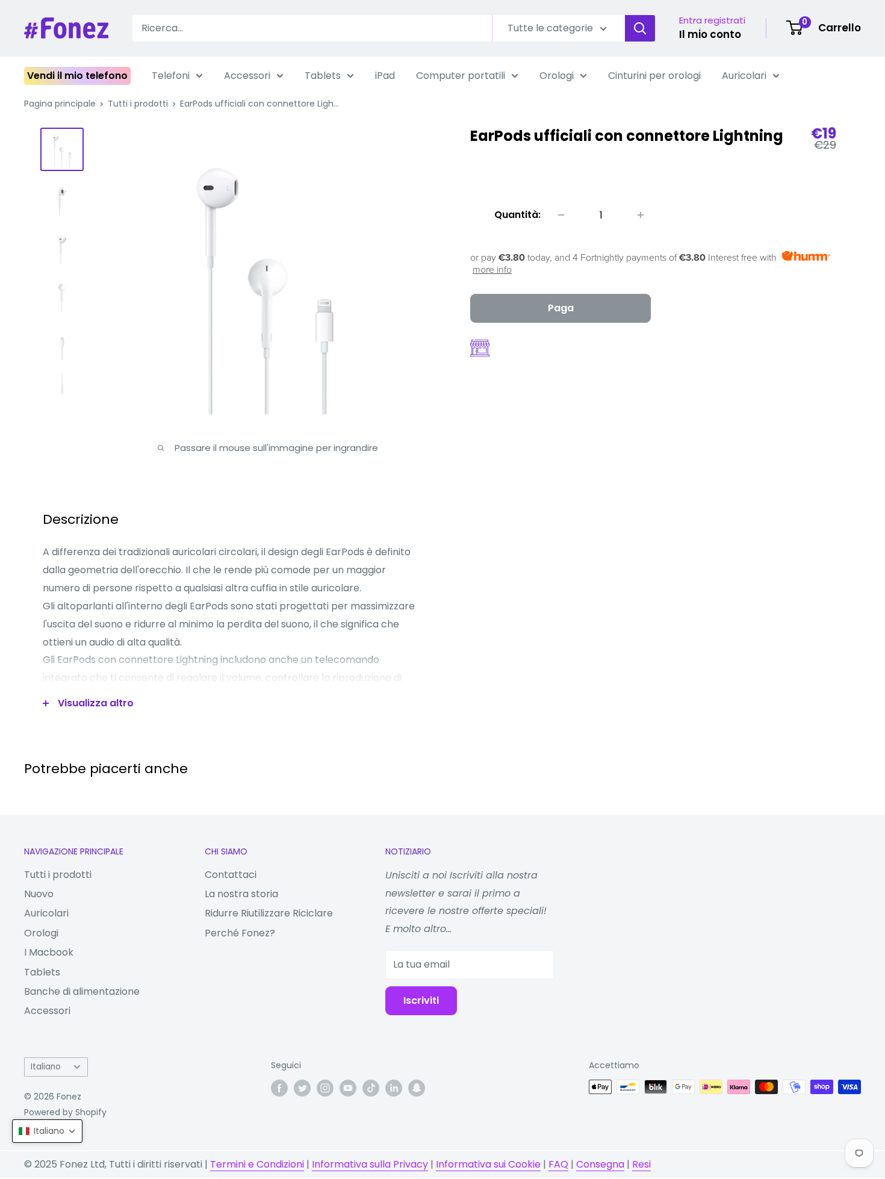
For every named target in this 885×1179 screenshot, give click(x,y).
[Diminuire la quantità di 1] (561, 215)
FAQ (558, 1164)
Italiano (46, 1066)
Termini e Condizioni (257, 1164)
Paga (561, 308)
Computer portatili (460, 75)
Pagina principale (60, 104)
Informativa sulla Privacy (370, 1164)
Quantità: (517, 215)
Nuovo (39, 894)
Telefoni (171, 75)
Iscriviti (421, 1000)
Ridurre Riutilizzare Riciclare (269, 913)
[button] (47, 1131)
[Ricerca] (640, 28)
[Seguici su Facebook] (279, 1088)
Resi (641, 1164)
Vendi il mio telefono (77, 75)
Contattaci (230, 875)
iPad (385, 75)
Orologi (556, 75)
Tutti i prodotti (138, 104)
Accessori (247, 75)
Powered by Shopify (65, 1112)
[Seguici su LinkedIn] (393, 1088)
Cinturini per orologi (654, 75)
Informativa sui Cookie (488, 1164)
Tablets (323, 75)
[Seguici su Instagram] (325, 1088)
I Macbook (48, 952)
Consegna (600, 1164)
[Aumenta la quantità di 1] (640, 215)
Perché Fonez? (240, 933)
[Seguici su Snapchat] (416, 1088)
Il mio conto (710, 34)
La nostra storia (241, 894)
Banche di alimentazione (82, 991)
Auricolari (744, 75)
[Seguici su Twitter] (302, 1088)
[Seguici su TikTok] (370, 1088)
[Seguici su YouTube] (348, 1088)
